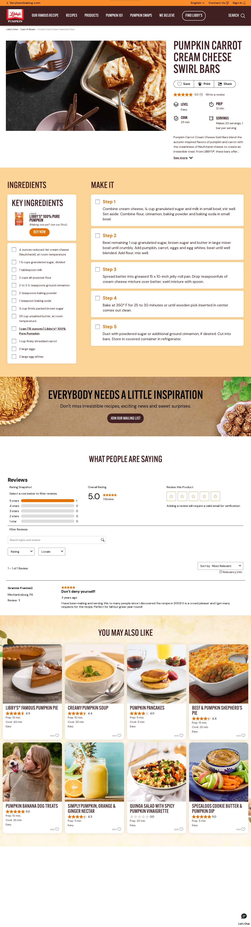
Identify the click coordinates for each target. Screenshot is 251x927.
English (196, 2)
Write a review (215, 94)
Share (228, 83)
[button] (183, 157)
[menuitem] (45, 15)
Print (207, 83)
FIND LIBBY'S (193, 16)
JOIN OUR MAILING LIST (125, 418)
